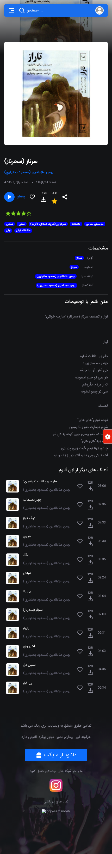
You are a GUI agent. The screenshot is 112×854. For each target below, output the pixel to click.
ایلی (8, 230)
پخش (21, 196)
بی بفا (27, 591)
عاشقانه (75, 224)
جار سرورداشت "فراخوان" (40, 481)
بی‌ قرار (27, 683)
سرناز (79, 258)
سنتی (22, 224)
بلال (25, 554)
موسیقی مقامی (95, 224)
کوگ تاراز (29, 518)
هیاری (27, 536)
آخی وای (29, 646)
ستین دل (29, 665)
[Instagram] (56, 785)
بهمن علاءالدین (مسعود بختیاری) (55, 276)
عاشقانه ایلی (23, 230)
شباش (27, 573)
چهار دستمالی (32, 499)
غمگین (9, 224)
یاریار (26, 628)
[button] (11, 10)
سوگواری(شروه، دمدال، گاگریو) (48, 224)
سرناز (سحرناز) (33, 610)
